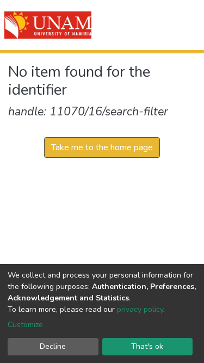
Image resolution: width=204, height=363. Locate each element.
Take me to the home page (102, 147)
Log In (156, 25)
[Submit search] (134, 25)
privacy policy (140, 309)
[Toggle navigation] (189, 25)
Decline (53, 346)
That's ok (147, 346)
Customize (25, 324)
